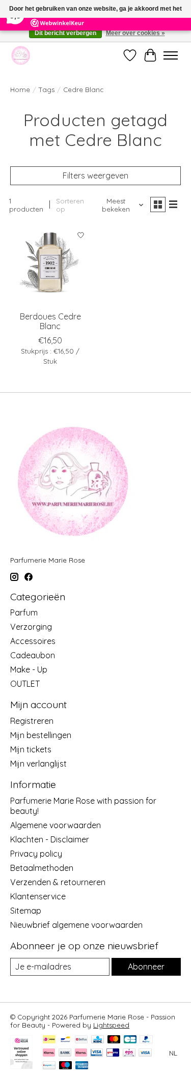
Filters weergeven (95, 175)
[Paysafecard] (49, 1066)
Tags (46, 89)
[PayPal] (146, 1040)
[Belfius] (81, 1040)
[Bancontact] (65, 1040)
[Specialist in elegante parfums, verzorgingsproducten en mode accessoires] (20, 55)
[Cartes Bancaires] (130, 1040)
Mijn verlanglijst (38, 763)
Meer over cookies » (135, 33)
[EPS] (129, 1053)
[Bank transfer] (65, 1053)
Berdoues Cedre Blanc (50, 321)
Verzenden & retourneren (57, 882)
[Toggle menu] (170, 55)
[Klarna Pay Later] (49, 1053)
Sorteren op (70, 205)
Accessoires (33, 641)
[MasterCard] (114, 1040)
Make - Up (28, 669)
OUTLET (25, 684)
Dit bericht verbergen (65, 33)
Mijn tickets (30, 749)
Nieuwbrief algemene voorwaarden (76, 925)
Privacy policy (36, 854)
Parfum (24, 612)
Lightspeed (111, 1025)
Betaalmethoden (41, 868)
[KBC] (97, 1040)
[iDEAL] (49, 1040)
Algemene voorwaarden (55, 825)
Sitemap (25, 910)
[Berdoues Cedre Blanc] (50, 265)
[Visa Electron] (96, 1053)
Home (20, 89)
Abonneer (146, 966)
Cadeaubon (32, 655)
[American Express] (82, 1066)
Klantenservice (38, 896)
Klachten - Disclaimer (49, 839)
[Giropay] (112, 1053)
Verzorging (31, 627)
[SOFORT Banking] (81, 1053)
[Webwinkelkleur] (21, 1066)
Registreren (31, 721)
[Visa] (145, 1053)
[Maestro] (65, 1066)
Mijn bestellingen (40, 735)
